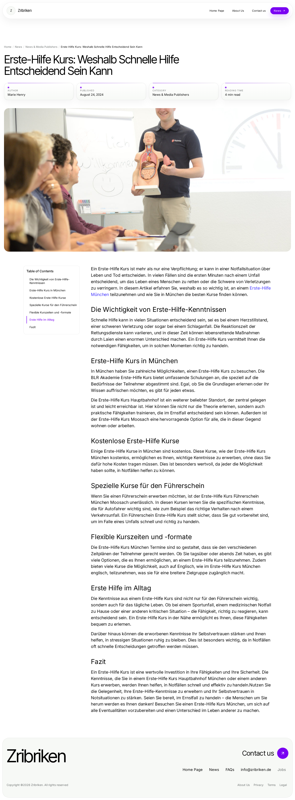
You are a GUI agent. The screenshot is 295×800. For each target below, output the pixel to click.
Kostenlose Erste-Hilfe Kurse (48, 297)
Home (7, 46)
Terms (272, 785)
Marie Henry (16, 95)
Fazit (33, 327)
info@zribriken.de (256, 769)
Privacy (258, 785)
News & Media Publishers (41, 46)
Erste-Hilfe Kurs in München (47, 290)
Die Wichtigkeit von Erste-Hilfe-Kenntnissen (49, 281)
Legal (283, 785)
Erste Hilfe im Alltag (42, 319)
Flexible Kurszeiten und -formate (50, 312)
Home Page (193, 769)
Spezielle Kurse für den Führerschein (53, 305)
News (18, 46)
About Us (243, 785)
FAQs (230, 769)
